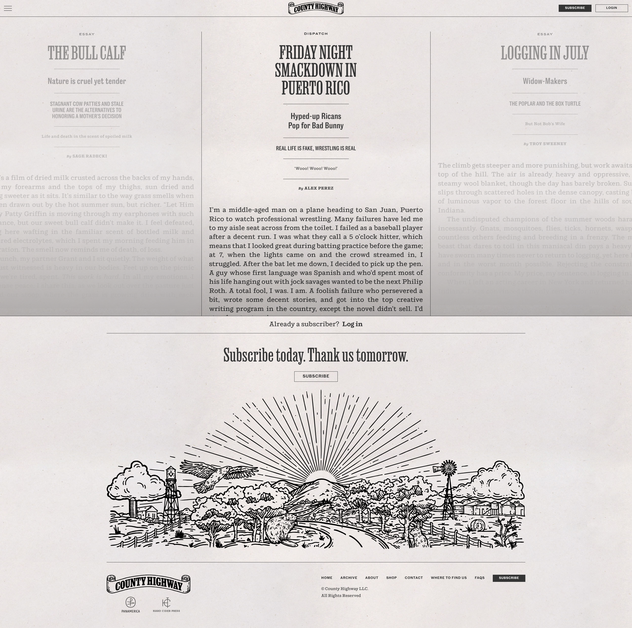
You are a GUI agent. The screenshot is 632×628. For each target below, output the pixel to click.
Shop (391, 578)
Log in (352, 324)
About (371, 578)
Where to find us (449, 578)
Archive (348, 578)
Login (611, 8)
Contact (414, 578)
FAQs (480, 578)
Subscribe (575, 8)
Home (327, 578)
